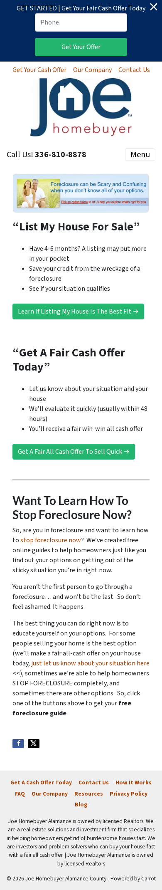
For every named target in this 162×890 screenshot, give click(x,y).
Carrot (148, 879)
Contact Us (134, 69)
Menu (140, 155)
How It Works (133, 782)
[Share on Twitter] (33, 743)
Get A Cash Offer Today (41, 782)
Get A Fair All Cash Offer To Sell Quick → (74, 451)
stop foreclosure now (50, 540)
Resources (88, 794)
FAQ (20, 794)
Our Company (92, 69)
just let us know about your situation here (90, 663)
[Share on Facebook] (18, 743)
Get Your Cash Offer (39, 69)
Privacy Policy (128, 794)
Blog (81, 804)
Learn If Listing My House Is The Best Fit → (78, 311)
